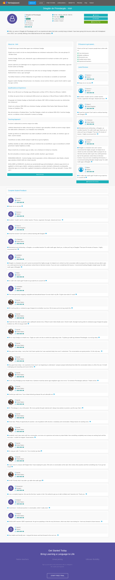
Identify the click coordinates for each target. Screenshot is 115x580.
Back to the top (40, 174)
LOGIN (41, 3)
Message (96, 18)
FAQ (86, 3)
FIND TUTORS (51, 3)
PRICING (79, 3)
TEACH (91, 3)
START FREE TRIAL (57, 575)
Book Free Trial (96, 22)
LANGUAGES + (61, 3)
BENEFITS (72, 3)
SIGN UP (32, 3)
